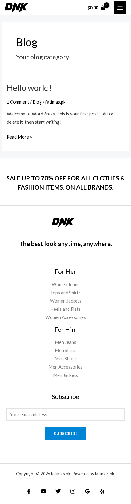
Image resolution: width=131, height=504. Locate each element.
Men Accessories (65, 366)
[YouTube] (43, 491)
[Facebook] (29, 491)
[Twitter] (58, 491)
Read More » (19, 136)
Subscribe (66, 433)
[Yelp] (102, 491)
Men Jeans (65, 342)
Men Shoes (66, 358)
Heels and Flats (65, 309)
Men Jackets (65, 375)
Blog (37, 102)
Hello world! (29, 88)
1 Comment (18, 102)
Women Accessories (65, 317)
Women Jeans (66, 284)
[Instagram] (73, 491)
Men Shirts (65, 350)
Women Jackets (65, 300)
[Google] (87, 491)
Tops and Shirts (65, 292)
